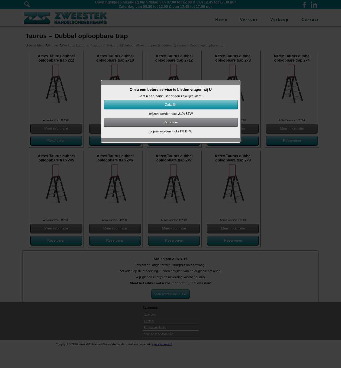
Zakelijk (170, 104)
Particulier (171, 122)
